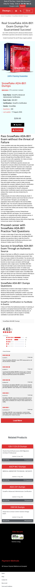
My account (4, 583)
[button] (16, 10)
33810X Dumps (17, 507)
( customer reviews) (16, 90)
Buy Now (19, 125)
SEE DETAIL (6, 460)
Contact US (4, 579)
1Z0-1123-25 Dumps (17, 446)
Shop (3, 576)
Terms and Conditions (7, 586)
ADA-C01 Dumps (17, 486)
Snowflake (8, 16)
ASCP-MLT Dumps (17, 466)
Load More (17, 420)
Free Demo (18, 130)
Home (2, 16)
